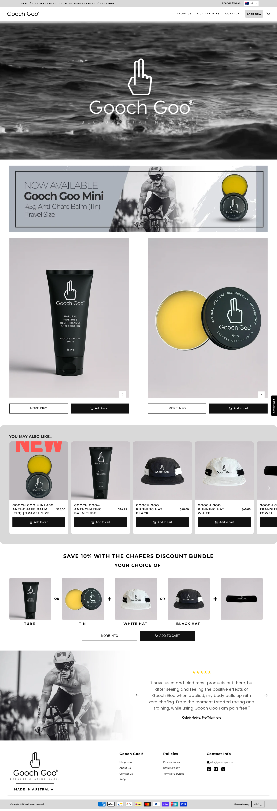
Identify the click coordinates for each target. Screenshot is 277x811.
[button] (258, 804)
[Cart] (268, 13)
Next (266, 695)
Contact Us (126, 773)
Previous (137, 695)
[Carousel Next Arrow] (122, 394)
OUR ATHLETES (208, 13)
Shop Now (254, 13)
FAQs (122, 779)
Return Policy (171, 767)
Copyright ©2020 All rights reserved (27, 804)
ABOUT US (184, 13)
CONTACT (232, 13)
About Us (125, 767)
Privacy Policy (171, 761)
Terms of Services (173, 773)
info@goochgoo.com (222, 761)
